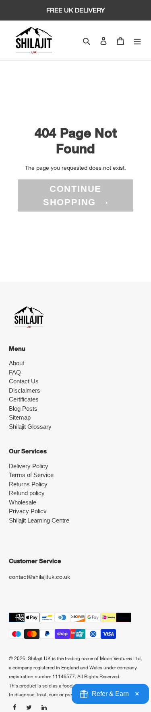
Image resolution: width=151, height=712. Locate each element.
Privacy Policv (28, 511)
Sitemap (20, 417)
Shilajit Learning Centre (39, 520)
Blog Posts (23, 408)
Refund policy (27, 493)
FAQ (15, 372)
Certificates (24, 399)
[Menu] (137, 40)
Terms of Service (31, 474)
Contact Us (24, 381)
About (16, 363)
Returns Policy (28, 484)
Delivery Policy (28, 466)
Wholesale (22, 502)
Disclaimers (24, 390)
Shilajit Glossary (30, 426)
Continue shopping (72, 195)
